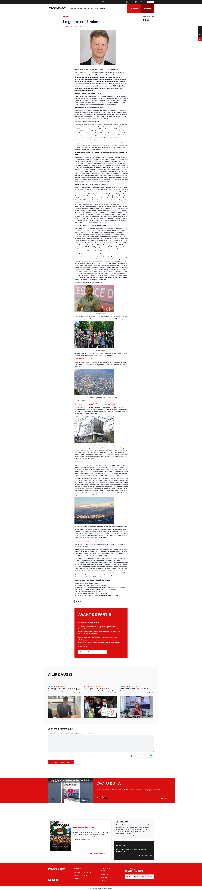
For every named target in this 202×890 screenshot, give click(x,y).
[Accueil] (57, 8)
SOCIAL (80, 8)
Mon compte (130, 2)
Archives (144, 2)
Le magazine (147, 8)
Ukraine (78, 601)
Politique (66, 16)
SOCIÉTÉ (86, 8)
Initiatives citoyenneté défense (84, 75)
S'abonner (150, 2)
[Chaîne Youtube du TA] (49, 880)
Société (62, 686)
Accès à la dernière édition (97, 854)
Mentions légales (108, 888)
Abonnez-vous (105, 874)
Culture (50, 686)
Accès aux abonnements (141, 836)
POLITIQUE (73, 8)
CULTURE (102, 8)
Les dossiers (134, 8)
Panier (137, 2)
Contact (103, 880)
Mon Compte (104, 877)
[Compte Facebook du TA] (57, 880)
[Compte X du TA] (53, 880)
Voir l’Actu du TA (163, 798)
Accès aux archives (143, 855)
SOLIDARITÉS (94, 8)
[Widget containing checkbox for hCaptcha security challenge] (142, 756)
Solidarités (99, 686)
